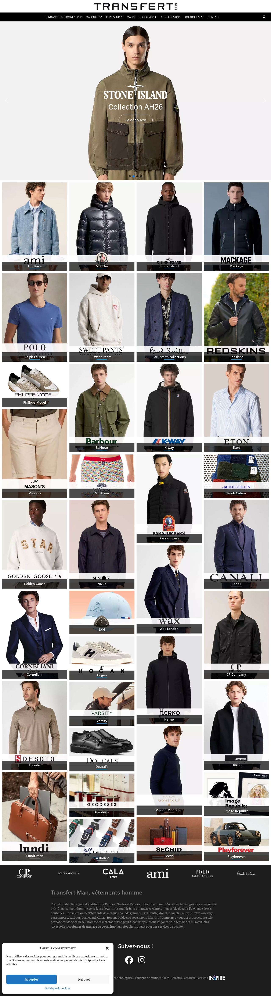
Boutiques (192, 17)
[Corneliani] (34, 635)
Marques (92, 17)
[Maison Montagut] (169, 770)
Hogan (102, 675)
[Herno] (169, 680)
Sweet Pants (102, 357)
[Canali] (236, 544)
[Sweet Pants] (102, 317)
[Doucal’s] (102, 749)
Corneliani (35, 674)
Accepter (31, 979)
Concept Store (171, 17)
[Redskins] (236, 317)
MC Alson (102, 493)
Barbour (102, 447)
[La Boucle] (102, 841)
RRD (236, 765)
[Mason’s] (34, 453)
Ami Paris (35, 266)
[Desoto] (34, 725)
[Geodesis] (102, 795)
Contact (214, 17)
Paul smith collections (169, 357)
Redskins (236, 357)
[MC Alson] (102, 476)
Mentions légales (122, 977)
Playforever (236, 856)
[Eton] (236, 408)
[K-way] (169, 408)
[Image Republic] (236, 794)
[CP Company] (236, 635)
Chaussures (114, 17)
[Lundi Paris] (34, 816)
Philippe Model (34, 402)
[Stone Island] (169, 226)
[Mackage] (236, 226)
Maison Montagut (169, 810)
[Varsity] (102, 704)
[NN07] (102, 544)
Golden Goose (34, 584)
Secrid (169, 856)
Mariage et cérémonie (142, 17)
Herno (169, 719)
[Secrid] (169, 839)
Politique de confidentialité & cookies (158, 977)
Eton (236, 447)
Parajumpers (169, 538)
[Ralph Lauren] (34, 317)
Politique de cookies (57, 988)
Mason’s (34, 493)
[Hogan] (102, 658)
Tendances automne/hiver (63, 17)
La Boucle (101, 858)
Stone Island (169, 266)
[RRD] (236, 725)
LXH (102, 629)
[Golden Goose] (34, 544)
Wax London (169, 628)
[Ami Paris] (34, 226)
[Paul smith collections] (169, 317)
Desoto (34, 765)
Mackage (236, 266)
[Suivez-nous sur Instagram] (141, 960)
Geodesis (102, 812)
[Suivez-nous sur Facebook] (129, 960)
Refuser (84, 979)
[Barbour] (102, 408)
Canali (236, 584)
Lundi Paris (34, 856)
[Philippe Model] (34, 385)
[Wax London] (169, 589)
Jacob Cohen (236, 493)
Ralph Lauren (34, 357)
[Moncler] (102, 226)
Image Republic (236, 811)
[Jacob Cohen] (236, 476)
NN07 (101, 584)
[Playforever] (236, 839)
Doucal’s (101, 766)
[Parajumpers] (169, 498)
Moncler (102, 266)
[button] (107, 948)
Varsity (102, 721)
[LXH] (102, 612)
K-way (169, 447)
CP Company (236, 674)
